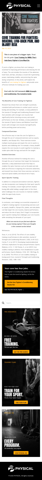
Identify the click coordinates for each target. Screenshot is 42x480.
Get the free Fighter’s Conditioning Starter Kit (20, 284)
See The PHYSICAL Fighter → (14, 289)
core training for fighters (18, 82)
